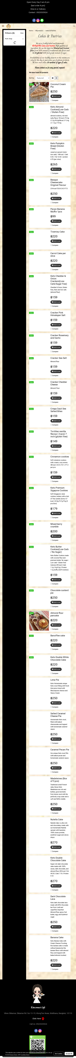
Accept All (69, 1053)
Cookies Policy (25, 1054)
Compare (55, 100)
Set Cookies (58, 1053)
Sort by (32, 78)
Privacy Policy (13, 1054)
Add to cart (56, 96)
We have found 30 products (38, 72)
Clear (22, 33)
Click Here (37, 1018)
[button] (74, 26)
